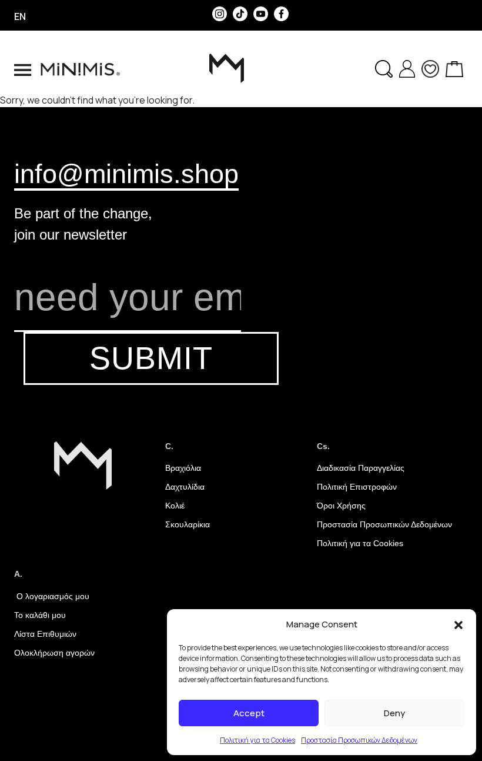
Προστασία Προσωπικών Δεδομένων (359, 740)
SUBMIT (151, 358)
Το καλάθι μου (40, 615)
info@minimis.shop (126, 173)
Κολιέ (175, 505)
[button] (458, 624)
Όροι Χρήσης (341, 505)
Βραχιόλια (183, 468)
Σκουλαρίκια (187, 524)
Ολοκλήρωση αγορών (54, 652)
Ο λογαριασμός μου (51, 596)
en (20, 16)
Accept (249, 713)
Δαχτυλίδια (185, 486)
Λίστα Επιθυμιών (45, 634)
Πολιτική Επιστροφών (357, 486)
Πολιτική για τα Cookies (257, 740)
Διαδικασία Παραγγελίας (360, 468)
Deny (394, 713)
